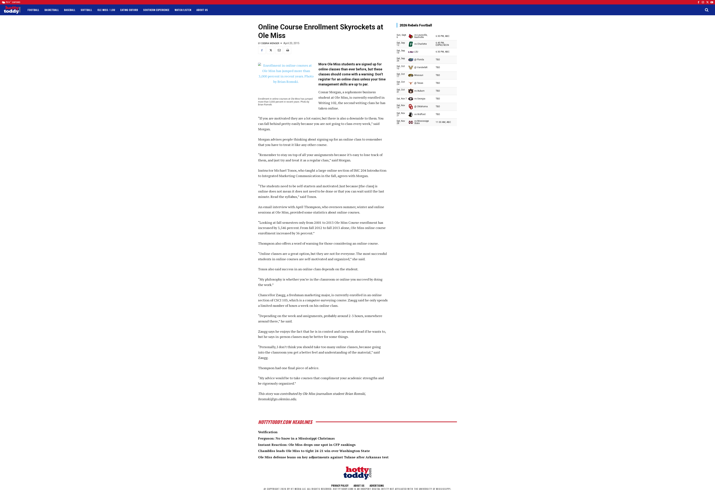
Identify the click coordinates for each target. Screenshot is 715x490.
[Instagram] (703, 2)
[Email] (279, 50)
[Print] (287, 50)
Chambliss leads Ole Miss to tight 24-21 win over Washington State (314, 450)
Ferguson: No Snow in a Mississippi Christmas (296, 438)
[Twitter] (707, 2)
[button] (706, 9)
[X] (270, 50)
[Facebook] (698, 2)
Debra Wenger (270, 43)
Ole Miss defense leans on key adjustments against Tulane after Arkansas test (323, 457)
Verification (267, 432)
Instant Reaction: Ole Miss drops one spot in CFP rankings (307, 444)
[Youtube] (712, 2)
